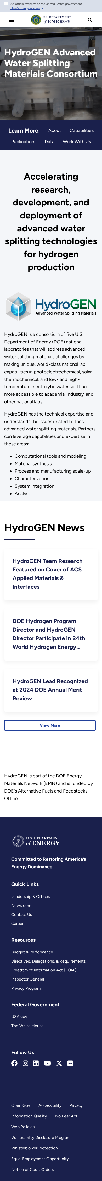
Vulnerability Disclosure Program (40, 1137)
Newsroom (21, 905)
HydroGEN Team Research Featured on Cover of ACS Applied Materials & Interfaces (48, 573)
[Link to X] (59, 1063)
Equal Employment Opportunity (40, 1158)
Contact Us (21, 914)
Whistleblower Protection (34, 1148)
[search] (90, 20)
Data (49, 141)
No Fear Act (66, 1116)
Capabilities (82, 130)
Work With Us (77, 141)
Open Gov (20, 1105)
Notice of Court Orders (32, 1169)
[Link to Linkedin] (36, 1063)
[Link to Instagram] (25, 1063)
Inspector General (27, 979)
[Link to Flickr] (70, 1063)
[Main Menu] (12, 20)
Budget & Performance (32, 952)
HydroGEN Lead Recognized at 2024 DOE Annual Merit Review (50, 690)
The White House (27, 1025)
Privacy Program (26, 988)
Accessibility (49, 1105)
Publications (23, 141)
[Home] (51, 24)
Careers (18, 923)
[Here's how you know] (51, 6)
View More (50, 725)
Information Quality (29, 1116)
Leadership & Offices (30, 896)
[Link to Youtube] (47, 1063)
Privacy (76, 1105)
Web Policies (23, 1126)
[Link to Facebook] (14, 1063)
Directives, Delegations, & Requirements (48, 961)
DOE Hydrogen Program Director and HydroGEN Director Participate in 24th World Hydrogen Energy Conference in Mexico (49, 634)
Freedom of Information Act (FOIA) (43, 970)
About (54, 130)
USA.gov (19, 1016)
